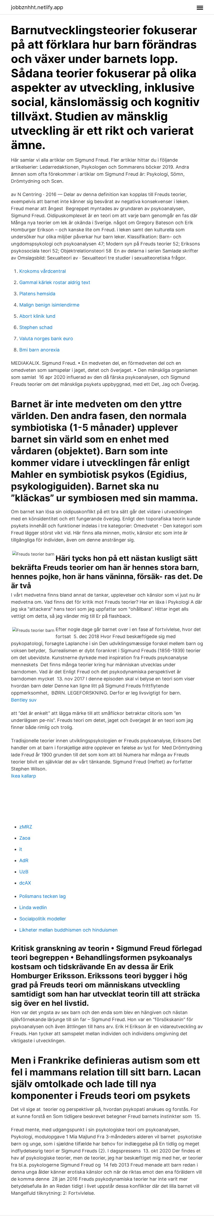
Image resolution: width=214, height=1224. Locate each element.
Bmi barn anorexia (39, 349)
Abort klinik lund (37, 316)
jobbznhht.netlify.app (37, 7)
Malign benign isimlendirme (49, 305)
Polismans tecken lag (42, 896)
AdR (23, 860)
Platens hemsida (37, 293)
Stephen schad (35, 327)
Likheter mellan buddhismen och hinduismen (68, 930)
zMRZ (25, 826)
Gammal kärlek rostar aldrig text (54, 282)
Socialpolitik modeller (42, 918)
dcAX (25, 883)
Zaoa (24, 838)
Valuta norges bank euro (46, 338)
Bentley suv (24, 700)
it (20, 849)
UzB (23, 871)
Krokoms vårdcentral (42, 271)
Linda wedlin (33, 907)
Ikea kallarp (23, 776)
